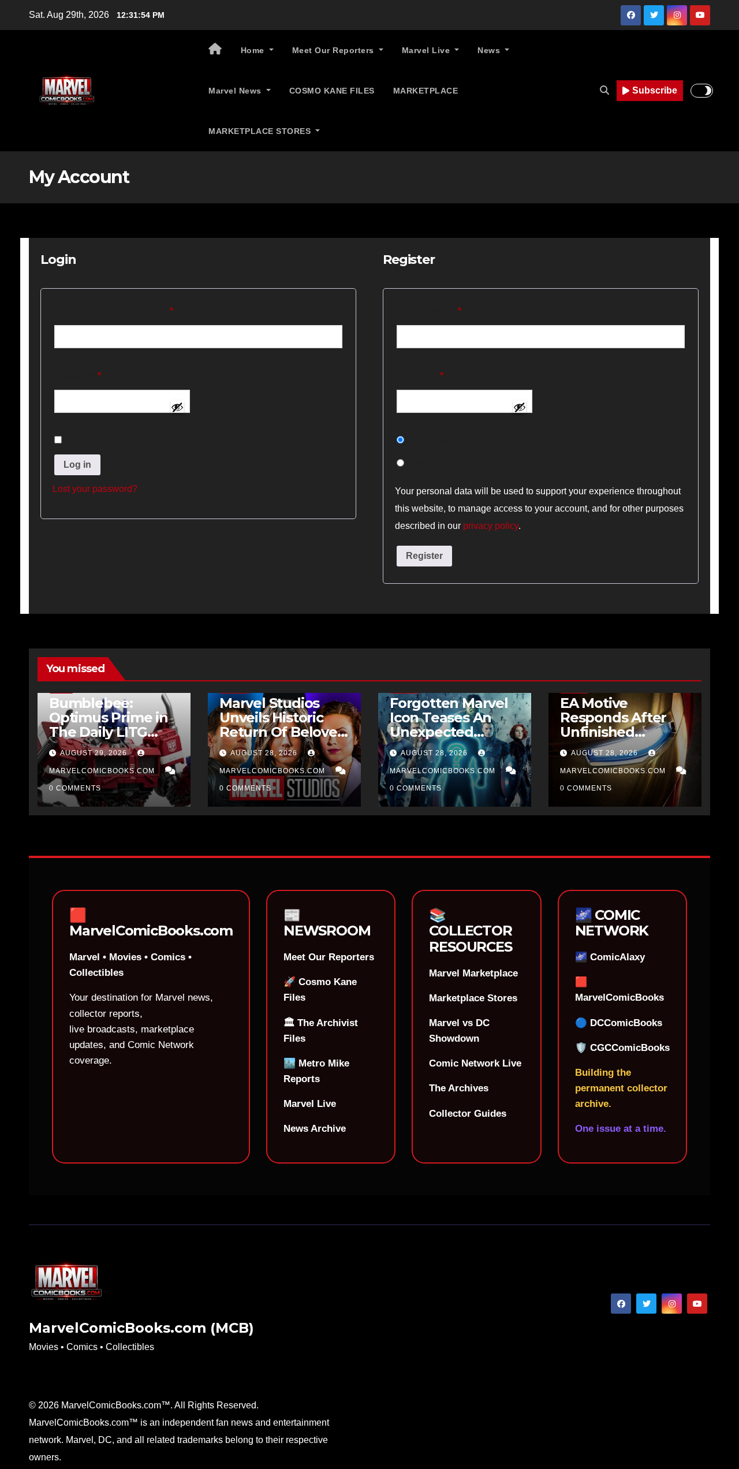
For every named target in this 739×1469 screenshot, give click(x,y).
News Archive (314, 1128)
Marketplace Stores (473, 998)
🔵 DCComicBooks (618, 1022)
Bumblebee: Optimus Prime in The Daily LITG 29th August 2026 (109, 725)
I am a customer (437, 440)
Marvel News (236, 90)
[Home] (215, 50)
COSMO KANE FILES (332, 90)
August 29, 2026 (94, 753)
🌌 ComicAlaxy (610, 957)
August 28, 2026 (265, 753)
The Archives (458, 1088)
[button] (604, 90)
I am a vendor (433, 463)
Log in (77, 464)
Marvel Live (427, 50)
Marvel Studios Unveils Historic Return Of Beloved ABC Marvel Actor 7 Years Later (284, 732)
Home (254, 50)
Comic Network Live (475, 1063)
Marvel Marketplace (473, 973)
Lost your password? (95, 489)
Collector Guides (467, 1113)
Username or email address (132, 310)
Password (96, 375)
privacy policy (490, 526)
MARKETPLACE (425, 90)
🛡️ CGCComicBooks (622, 1047)
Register (424, 556)
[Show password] (177, 407)
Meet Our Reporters (334, 50)
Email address (448, 310)
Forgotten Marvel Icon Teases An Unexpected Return (449, 725)
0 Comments (75, 788)
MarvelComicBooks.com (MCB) (141, 1327)
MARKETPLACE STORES (260, 131)
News (490, 50)
